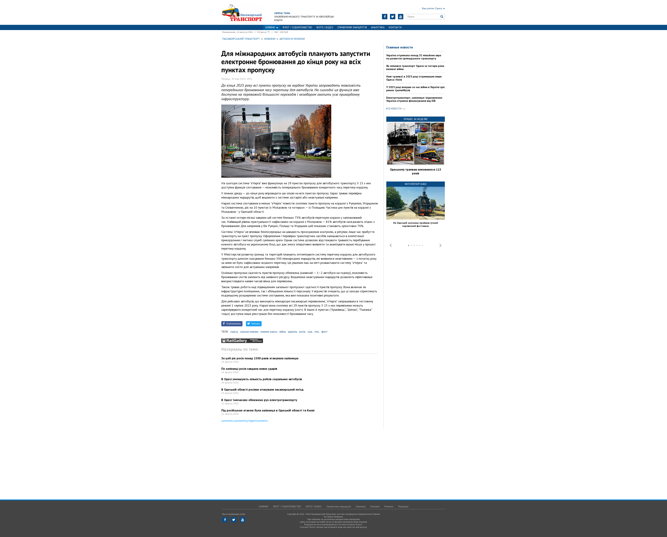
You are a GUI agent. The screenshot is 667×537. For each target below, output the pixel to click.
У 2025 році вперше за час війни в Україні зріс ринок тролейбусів (415, 88)
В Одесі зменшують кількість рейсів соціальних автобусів (261, 379)
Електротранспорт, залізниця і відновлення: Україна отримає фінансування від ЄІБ (414, 99)
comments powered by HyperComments (244, 420)
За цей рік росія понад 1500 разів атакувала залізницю (259, 358)
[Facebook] (384, 16)
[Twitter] (392, 16)
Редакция (403, 506)
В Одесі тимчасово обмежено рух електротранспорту (259, 400)
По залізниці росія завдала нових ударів (249, 369)
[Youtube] (400, 16)
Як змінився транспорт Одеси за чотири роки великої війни (415, 67)
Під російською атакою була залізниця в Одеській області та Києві (267, 410)
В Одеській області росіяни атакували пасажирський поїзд (262, 389)
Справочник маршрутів (352, 27)
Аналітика (378, 27)
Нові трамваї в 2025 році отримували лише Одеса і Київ (414, 78)
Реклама (388, 506)
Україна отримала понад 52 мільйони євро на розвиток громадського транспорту (413, 56)
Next (440, 245)
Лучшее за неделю (415, 119)
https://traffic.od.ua (242, 12)
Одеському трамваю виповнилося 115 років (415, 171)
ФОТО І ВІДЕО (324, 27)
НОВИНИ (270, 27)
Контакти (395, 27)
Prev (391, 245)
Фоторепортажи (415, 184)
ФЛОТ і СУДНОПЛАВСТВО (297, 27)
